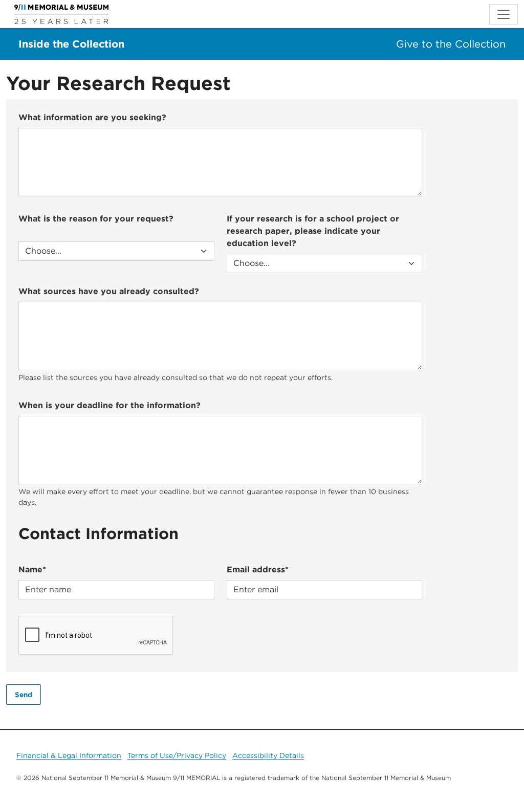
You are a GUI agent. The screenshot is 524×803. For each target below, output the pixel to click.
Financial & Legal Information (68, 755)
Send (23, 694)
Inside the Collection (71, 44)
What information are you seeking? (92, 117)
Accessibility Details (268, 755)
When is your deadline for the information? (109, 405)
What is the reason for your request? (95, 219)
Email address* (258, 569)
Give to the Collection (451, 44)
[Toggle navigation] (503, 14)
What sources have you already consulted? (108, 291)
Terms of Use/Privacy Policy (176, 755)
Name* (32, 569)
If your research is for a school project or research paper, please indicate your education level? (313, 231)
